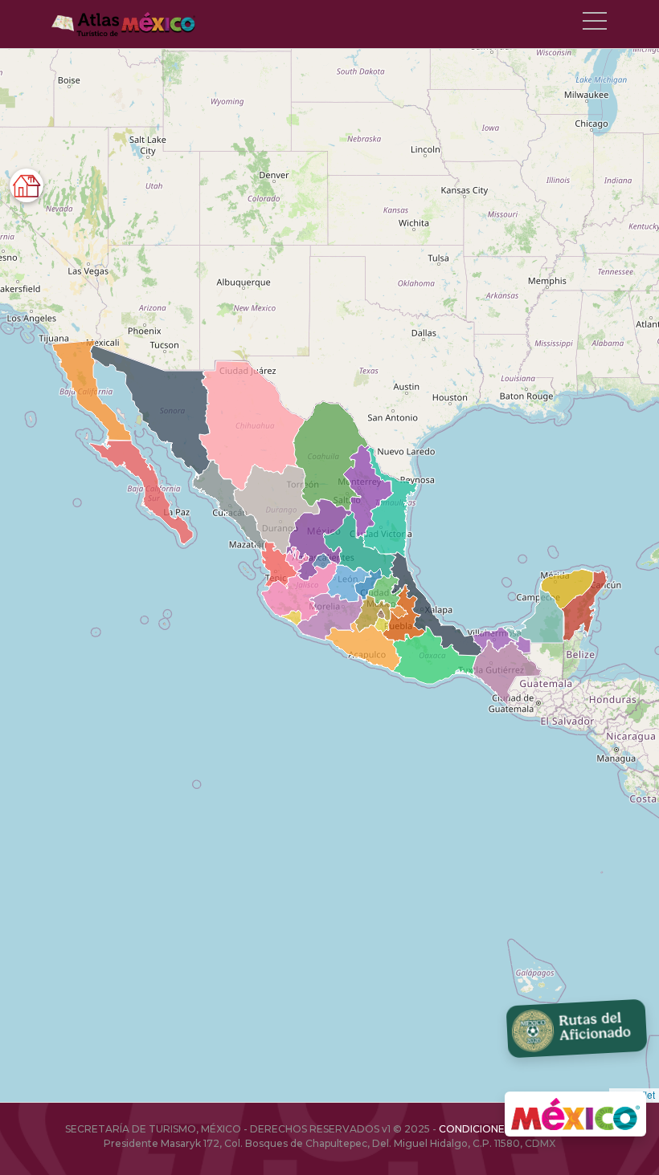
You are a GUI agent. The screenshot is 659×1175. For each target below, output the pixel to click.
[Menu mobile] (595, 24)
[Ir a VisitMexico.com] (576, 1114)
